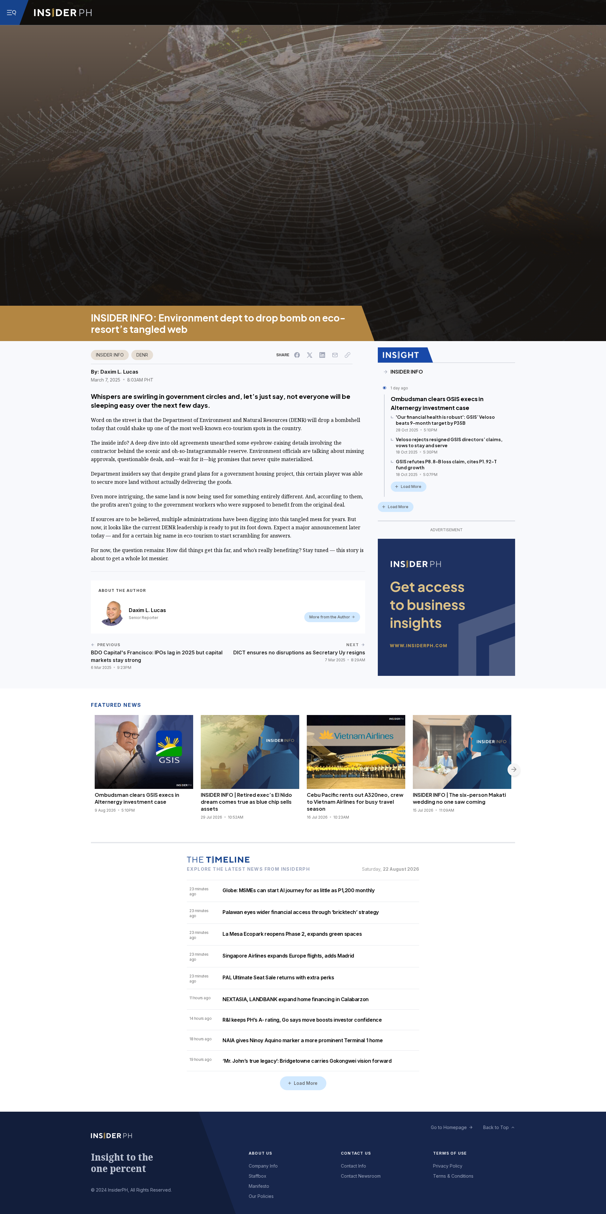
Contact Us (356, 1153)
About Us (260, 1153)
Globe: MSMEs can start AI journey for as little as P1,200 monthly (298, 890)
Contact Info (353, 1166)
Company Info (263, 1166)
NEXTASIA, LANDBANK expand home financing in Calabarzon (295, 999)
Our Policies (261, 1196)
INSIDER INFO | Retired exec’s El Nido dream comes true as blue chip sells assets (246, 801)
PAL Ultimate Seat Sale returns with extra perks (278, 977)
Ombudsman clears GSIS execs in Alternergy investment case (437, 403)
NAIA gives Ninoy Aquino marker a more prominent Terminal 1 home (303, 1040)
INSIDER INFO (110, 355)
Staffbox (257, 1176)
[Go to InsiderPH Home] (63, 12)
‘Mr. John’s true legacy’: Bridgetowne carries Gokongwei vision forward (307, 1061)
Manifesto (259, 1186)
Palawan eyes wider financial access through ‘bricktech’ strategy (300, 912)
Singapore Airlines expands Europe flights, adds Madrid (288, 956)
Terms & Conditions (453, 1176)
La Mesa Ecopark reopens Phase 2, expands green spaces (292, 934)
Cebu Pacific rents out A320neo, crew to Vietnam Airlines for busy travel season (355, 801)
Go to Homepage (449, 1127)
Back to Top (496, 1127)
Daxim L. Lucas (119, 372)
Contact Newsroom (361, 1176)
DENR (142, 355)
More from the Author (329, 617)
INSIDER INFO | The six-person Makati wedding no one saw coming (459, 798)
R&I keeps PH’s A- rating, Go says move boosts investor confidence (302, 1020)
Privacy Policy (447, 1166)
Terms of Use (450, 1153)
